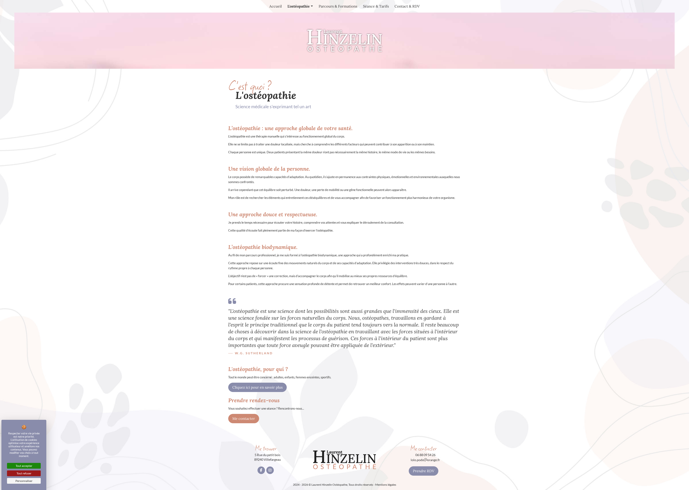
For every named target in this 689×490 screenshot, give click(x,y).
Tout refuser (24, 473)
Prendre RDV (423, 471)
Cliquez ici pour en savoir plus (257, 387)
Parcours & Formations (338, 6)
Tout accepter (24, 465)
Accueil (275, 6)
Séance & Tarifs (376, 6)
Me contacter (243, 418)
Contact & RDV (407, 6)
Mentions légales (385, 484)
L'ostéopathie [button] (298, 6)
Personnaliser (23, 480)
